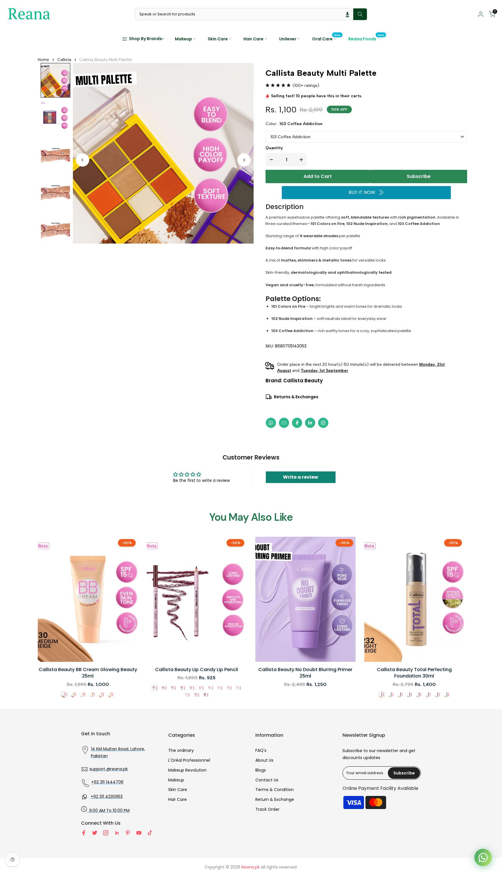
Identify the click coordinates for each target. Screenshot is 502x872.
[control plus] (302, 159)
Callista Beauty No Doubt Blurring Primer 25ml (305, 672)
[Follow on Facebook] (83, 832)
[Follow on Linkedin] (116, 832)
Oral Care (326, 38)
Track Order (267, 809)
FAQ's (260, 750)
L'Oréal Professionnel (189, 760)
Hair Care (253, 39)
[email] (284, 423)
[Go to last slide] (82, 160)
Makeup (183, 39)
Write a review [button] (300, 477)
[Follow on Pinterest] (127, 832)
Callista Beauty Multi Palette (105, 59)
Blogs (260, 770)
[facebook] (297, 423)
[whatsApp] (271, 423)
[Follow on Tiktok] (150, 832)
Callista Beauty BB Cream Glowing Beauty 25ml (88, 672)
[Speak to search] (347, 14)
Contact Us (266, 780)
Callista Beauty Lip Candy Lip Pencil (196, 669)
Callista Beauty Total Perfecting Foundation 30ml (414, 672)
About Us (264, 760)
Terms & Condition (274, 789)
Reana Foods (366, 38)
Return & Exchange (274, 799)
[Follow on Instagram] (105, 832)
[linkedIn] (310, 423)
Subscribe (419, 176)
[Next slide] (244, 160)
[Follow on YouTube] (138, 832)
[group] (55, 80)
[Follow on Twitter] (94, 832)
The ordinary (181, 750)
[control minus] (270, 159)
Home (43, 59)
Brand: (294, 380)
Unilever (287, 39)
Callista (64, 59)
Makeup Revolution (187, 770)
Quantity (274, 147)
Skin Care (218, 39)
